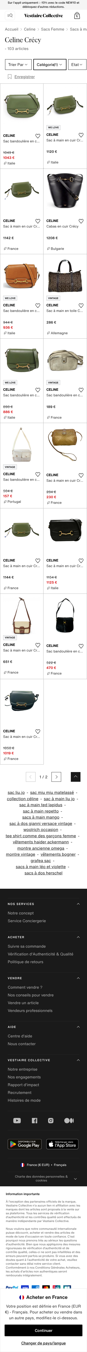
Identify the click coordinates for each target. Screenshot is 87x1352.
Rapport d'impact (23, 1085)
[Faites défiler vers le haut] (75, 777)
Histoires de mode (24, 1100)
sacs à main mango (40, 817)
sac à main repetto (41, 811)
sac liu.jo (16, 793)
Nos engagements (24, 1077)
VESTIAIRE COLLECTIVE (29, 1060)
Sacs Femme (52, 29)
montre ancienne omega (40, 848)
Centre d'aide (20, 1036)
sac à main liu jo (59, 799)
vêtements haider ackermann (41, 842)
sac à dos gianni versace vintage (40, 824)
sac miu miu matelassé (52, 793)
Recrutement (19, 1092)
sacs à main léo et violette (41, 867)
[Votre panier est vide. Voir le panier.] (77, 15)
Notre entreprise (22, 1069)
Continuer (43, 1330)
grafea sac (41, 861)
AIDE (12, 1027)
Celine (30, 29)
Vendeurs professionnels (30, 1010)
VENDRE (15, 978)
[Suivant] (56, 777)
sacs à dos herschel (43, 873)
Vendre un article (23, 1003)
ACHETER (16, 937)
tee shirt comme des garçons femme (41, 836)
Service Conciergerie (27, 921)
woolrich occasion (40, 830)
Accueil (11, 29)
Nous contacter (22, 1044)
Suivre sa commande (27, 946)
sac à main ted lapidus (40, 805)
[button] (77, 15)
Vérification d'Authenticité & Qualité (40, 954)
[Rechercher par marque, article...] (10, 15)
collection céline (22, 799)
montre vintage (20, 854)
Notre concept (21, 913)
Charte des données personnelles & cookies (41, 1178)
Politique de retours (25, 962)
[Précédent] (31, 777)
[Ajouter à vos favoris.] (38, 136)
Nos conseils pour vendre (31, 995)
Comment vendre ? (25, 987)
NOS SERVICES (21, 904)
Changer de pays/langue (43, 1343)
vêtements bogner (58, 854)
